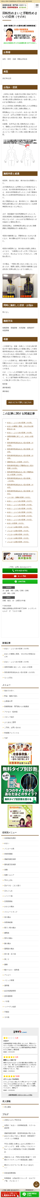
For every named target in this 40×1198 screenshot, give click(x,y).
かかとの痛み (9, 906)
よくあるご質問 (10, 722)
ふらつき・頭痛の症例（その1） (19, 497)
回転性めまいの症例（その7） (18, 462)
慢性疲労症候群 (10, 864)
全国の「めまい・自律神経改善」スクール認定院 (19, 1126)
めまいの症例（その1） (16, 523)
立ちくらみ (8, 891)
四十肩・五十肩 (10, 954)
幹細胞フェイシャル (11, 733)
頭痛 (6, 870)
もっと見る (8, 678)
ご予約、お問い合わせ (12, 727)
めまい (6, 843)
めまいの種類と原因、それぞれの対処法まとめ (19, 655)
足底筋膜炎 (8, 901)
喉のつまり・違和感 (11, 970)
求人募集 (7, 1107)
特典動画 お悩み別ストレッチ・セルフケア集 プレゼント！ (19, 1179)
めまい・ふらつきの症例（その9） (20, 423)
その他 (6, 1017)
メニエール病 (9, 849)
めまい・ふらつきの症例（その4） (20, 512)
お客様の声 (8, 701)
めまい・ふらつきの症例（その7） (20, 501)
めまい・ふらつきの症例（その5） (20, 508)
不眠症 (6, 1012)
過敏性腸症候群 (10, 859)
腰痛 (6, 964)
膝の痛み (7, 943)
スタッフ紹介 (9, 717)
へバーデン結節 (10, 1007)
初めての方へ (9, 691)
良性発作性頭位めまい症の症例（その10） (20, 672)
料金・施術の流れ (10, 696)
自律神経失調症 (10, 838)
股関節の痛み (9, 949)
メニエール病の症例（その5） (18, 527)
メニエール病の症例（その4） (18, 531)
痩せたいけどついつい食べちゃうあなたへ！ (19, 1166)
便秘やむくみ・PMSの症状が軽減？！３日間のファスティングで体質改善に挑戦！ (20, 1158)
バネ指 (6, 1001)
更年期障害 (8, 996)
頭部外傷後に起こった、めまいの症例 (18, 667)
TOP (6, 738)
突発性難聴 (8, 854)
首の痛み (7, 917)
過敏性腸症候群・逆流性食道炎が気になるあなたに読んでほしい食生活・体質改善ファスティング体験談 (19, 1135)
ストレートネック (10, 912)
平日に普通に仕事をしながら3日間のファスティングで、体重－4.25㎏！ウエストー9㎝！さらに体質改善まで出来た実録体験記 (19, 1148)
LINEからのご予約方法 (12, 1120)
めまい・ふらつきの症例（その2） (20, 520)
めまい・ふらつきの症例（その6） (20, 505)
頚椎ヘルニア (9, 875)
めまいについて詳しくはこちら (20, 402)
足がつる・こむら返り (12, 885)
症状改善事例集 (10, 1173)
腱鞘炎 (6, 933)
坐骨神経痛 (8, 922)
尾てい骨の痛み (10, 928)
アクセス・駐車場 (10, 712)
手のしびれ (8, 880)
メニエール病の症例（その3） (18, 534)
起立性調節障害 (10, 991)
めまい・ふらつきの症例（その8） (20, 433)
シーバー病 (8, 896)
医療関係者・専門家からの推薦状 (16, 706)
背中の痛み (8, 938)
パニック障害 (9, 980)
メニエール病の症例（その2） (18, 538)
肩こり (6, 959)
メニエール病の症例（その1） (18, 542)
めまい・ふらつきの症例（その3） (20, 516)
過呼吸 (6, 985)
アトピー (7, 975)
